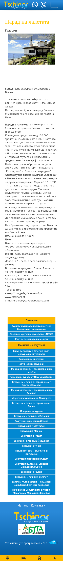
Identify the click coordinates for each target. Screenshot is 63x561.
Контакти (38, 505)
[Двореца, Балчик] (31, 49)
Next (49, 48)
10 (49, 62)
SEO (45, 543)
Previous (13, 48)
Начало (23, 505)
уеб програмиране (29, 543)
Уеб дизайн (11, 543)
